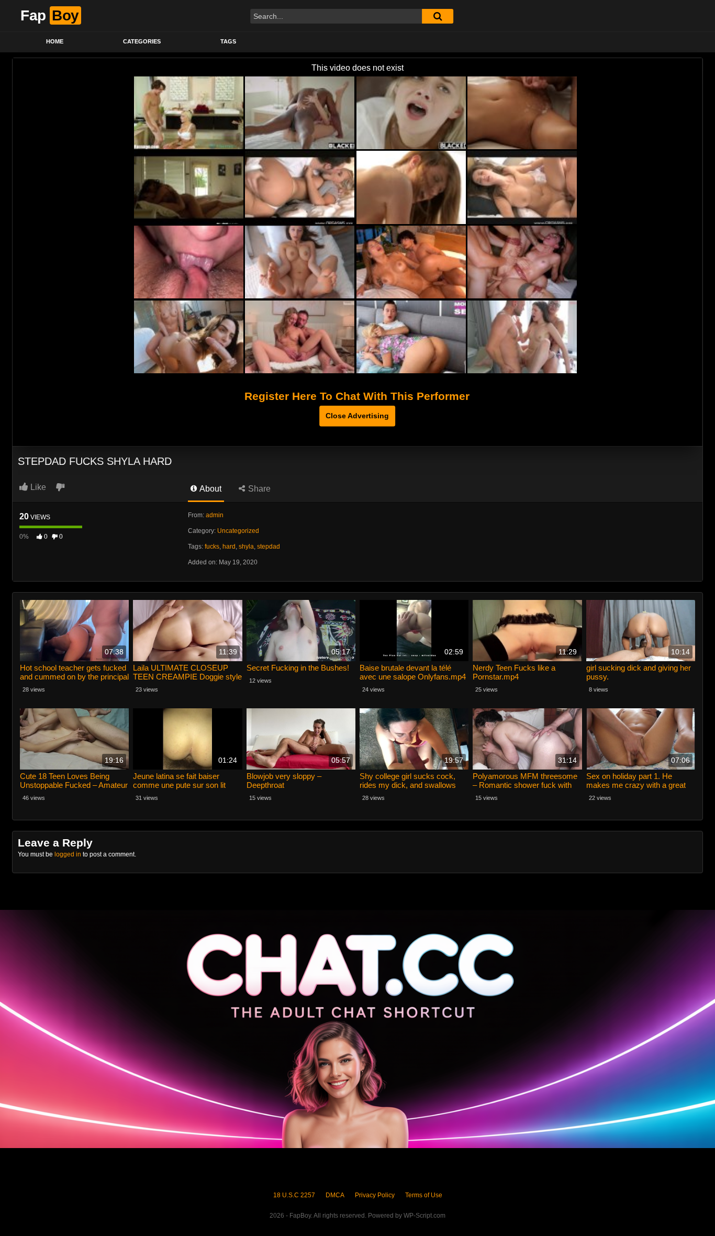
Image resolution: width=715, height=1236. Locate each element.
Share (258, 488)
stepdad (268, 546)
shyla (246, 546)
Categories (142, 41)
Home (54, 41)
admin (215, 515)
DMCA (335, 1195)
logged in (67, 854)
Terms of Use (423, 1195)
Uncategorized (238, 531)
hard (229, 546)
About (209, 488)
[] (437, 16)
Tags (228, 41)
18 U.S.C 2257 (294, 1195)
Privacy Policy (375, 1195)
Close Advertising (357, 415)
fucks (212, 546)
